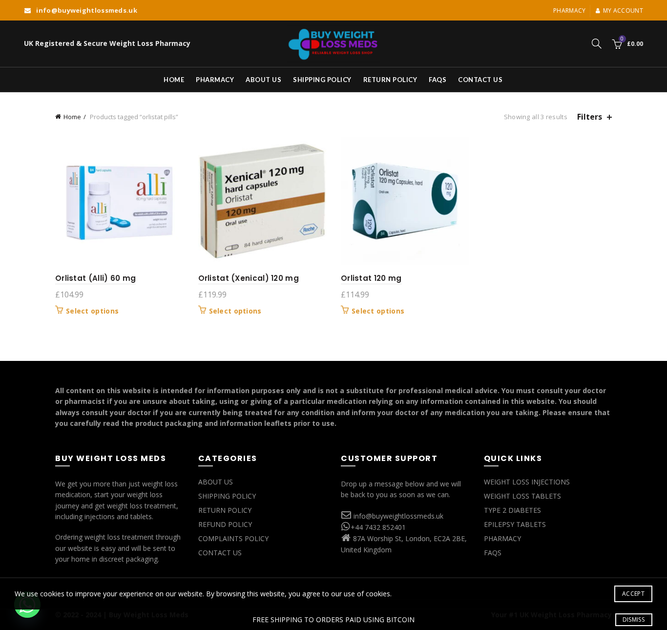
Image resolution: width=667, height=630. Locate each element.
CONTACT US (220, 552)
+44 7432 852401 (378, 527)
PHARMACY (502, 538)
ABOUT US (215, 481)
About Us (263, 80)
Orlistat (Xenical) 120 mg (248, 278)
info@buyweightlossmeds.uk (398, 516)
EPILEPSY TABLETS (515, 524)
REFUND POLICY (225, 524)
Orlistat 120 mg (371, 278)
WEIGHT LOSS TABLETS (522, 496)
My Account (623, 10)
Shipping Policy (322, 80)
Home (174, 80)
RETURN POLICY (224, 510)
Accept (633, 593)
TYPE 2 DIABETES (512, 510)
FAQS (437, 80)
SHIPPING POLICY (227, 496)
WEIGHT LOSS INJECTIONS (527, 481)
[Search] (596, 43)
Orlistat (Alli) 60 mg (95, 278)
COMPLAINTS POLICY (233, 538)
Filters (589, 117)
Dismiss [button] (634, 619)
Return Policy (390, 80)
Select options (92, 311)
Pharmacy (569, 10)
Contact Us (480, 80)
